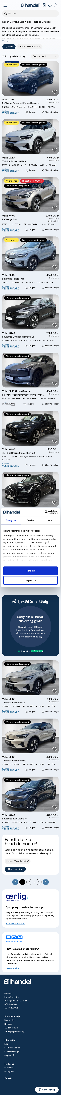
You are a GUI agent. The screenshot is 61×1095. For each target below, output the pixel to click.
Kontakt (8, 1078)
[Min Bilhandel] (56, 5)
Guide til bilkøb (11, 1027)
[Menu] (5, 5)
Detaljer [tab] (31, 520)
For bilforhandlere (12, 1047)
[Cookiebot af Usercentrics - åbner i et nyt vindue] (45, 512)
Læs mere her (13, 968)
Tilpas (29, 580)
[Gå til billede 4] (32, 150)
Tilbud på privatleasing (14, 1031)
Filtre (10, 46)
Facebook (8, 1067)
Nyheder (8, 1024)
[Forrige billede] (6, 78)
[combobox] (45, 56)
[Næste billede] (55, 78)
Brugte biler (9, 1020)
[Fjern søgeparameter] (40, 46)
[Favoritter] (50, 5)
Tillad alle (30, 570)
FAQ (6, 1044)
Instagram (8, 1071)
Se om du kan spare (15, 923)
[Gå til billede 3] (30, 150)
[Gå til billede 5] (33, 150)
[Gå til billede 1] (27, 150)
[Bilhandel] (30, 5)
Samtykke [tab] (11, 520)
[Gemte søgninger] (44, 5)
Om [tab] (50, 520)
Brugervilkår (9, 1055)
